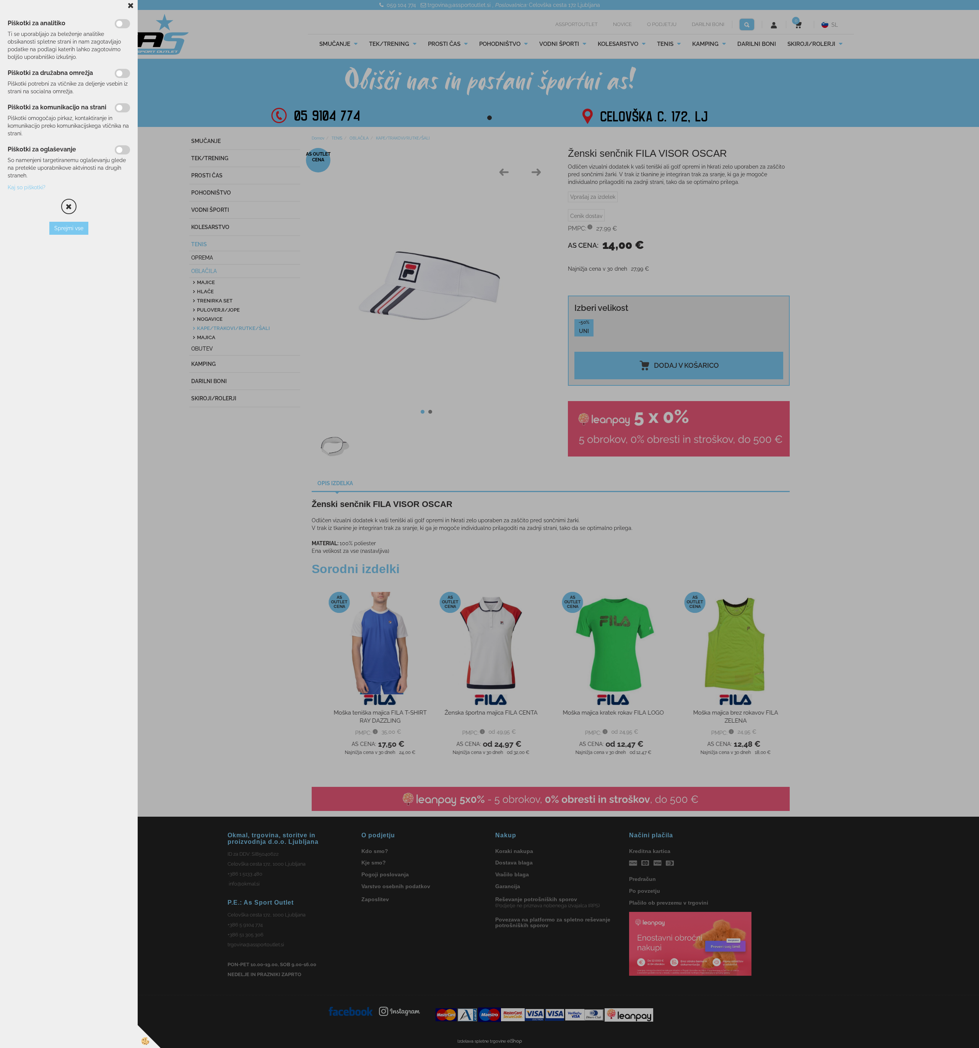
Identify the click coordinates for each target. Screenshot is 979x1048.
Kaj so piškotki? (27, 187)
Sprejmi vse (68, 228)
